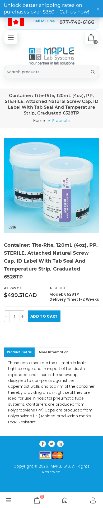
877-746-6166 (77, 22)
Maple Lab (60, 466)
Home (39, 120)
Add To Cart (44, 316)
